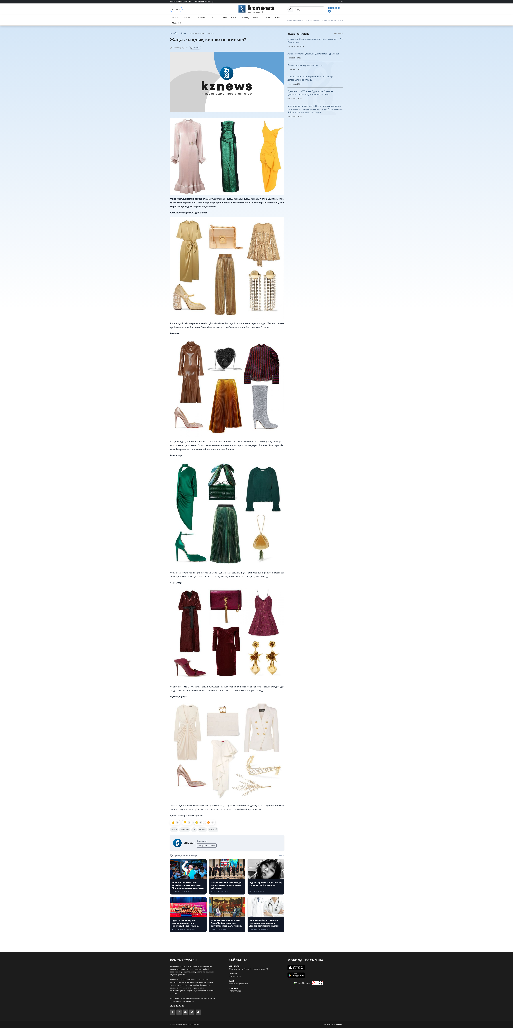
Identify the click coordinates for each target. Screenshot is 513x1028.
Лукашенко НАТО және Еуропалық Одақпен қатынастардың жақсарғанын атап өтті (310, 93)
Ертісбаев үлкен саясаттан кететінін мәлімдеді (188, 2)
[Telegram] (339, 7)
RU (338, 2)
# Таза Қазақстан (313, 20)
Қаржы (256, 17)
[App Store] (315, 967)
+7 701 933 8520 (235, 976)
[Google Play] (315, 975)
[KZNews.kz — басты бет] (256, 9)
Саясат (186, 17)
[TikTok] (329, 10)
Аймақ (245, 17)
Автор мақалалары (206, 845)
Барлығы (338, 33)
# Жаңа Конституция (295, 20)
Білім (277, 17)
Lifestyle (183, 33)
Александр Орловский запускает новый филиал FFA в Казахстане (315, 41)
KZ (342, 2)
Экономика (200, 17)
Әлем (213, 17)
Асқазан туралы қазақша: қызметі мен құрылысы (313, 53)
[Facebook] (329, 7)
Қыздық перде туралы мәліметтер (305, 65)
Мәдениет (177, 22)
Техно (267, 17)
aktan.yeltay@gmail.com (238, 983)
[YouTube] (336, 7)
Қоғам (224, 17)
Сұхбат (175, 17)
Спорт (234, 17)
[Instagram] (333, 7)
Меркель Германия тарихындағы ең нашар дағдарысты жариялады (310, 78)
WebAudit (339, 1024)
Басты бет (174, 33)
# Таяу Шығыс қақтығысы (332, 20)
